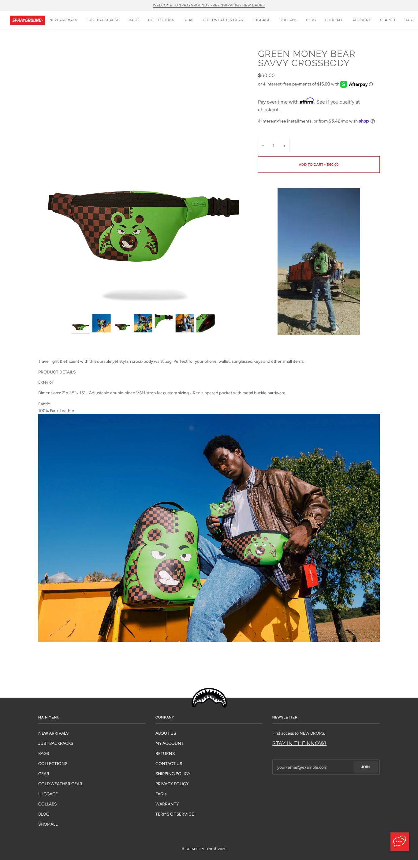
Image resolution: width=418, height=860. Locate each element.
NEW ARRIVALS (53, 733)
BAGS (43, 753)
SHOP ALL (48, 824)
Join (365, 767)
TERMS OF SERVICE (174, 814)
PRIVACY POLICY (171, 783)
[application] (399, 841)
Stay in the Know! (299, 743)
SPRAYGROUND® (201, 849)
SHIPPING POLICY (172, 773)
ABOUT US (165, 733)
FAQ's (160, 793)
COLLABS (47, 803)
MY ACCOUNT (169, 743)
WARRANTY (167, 803)
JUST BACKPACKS (55, 743)
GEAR (43, 773)
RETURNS (165, 753)
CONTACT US (168, 763)
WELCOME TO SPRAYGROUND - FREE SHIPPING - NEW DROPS (209, 5)
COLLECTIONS (52, 763)
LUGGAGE (48, 793)
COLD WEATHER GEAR (60, 783)
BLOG (43, 814)
